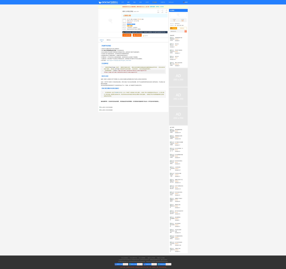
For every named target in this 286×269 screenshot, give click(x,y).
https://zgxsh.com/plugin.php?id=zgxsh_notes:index (119, 60)
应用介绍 (102, 40)
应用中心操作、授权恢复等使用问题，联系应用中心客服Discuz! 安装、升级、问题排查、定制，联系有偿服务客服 (143, 267)
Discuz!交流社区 (124, 257)
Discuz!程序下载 (133, 257)
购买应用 (127, 35)
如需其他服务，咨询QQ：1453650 (157, 6)
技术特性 (130, 27)
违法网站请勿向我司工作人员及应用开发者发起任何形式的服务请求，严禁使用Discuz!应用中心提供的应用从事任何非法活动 (143, 261)
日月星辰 (172, 10)
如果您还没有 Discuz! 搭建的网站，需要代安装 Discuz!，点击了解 (135, 6)
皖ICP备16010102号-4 (144, 259)
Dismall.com (128, 259)
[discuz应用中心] (108, 2)
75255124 (178, 28)
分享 (162, 12)
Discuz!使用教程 (142, 257)
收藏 (158, 12)
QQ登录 (186, 2)
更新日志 (109, 40)
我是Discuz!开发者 (151, 257)
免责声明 (146, 35)
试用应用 (138, 35)
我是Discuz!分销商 (161, 257)
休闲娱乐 (135, 27)
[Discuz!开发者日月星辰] (178, 15)
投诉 (166, 12)
